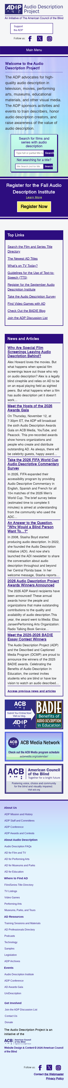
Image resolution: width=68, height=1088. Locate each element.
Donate (9, 1022)
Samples (9, 948)
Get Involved (13, 1003)
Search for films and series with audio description (34, 142)
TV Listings (10, 891)
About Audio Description (20, 839)
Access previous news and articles (32, 691)
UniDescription (12, 993)
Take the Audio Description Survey (32, 296)
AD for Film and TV (15, 852)
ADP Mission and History (18, 814)
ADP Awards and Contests (19, 833)
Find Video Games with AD (26, 304)
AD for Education (14, 871)
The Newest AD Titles (23, 258)
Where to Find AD (16, 878)
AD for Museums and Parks (19, 865)
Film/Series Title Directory (18, 884)
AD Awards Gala (13, 987)
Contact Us (11, 1016)
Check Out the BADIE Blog (26, 311)
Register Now (34, 207)
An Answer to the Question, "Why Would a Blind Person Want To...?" (31, 527)
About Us (10, 807)
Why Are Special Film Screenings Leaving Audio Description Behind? (29, 352)
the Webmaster (54, 1074)
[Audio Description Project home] (34, 11)
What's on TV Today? (23, 266)
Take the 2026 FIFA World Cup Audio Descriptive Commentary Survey (33, 464)
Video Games (12, 897)
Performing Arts (13, 903)
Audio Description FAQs (17, 846)
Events (8, 967)
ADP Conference (14, 827)
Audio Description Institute (19, 974)
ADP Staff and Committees (19, 820)
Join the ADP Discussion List (28, 318)
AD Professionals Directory (19, 929)
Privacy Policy (55, 1078)
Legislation (10, 955)
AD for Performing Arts (16, 859)
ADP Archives (12, 961)
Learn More (34, 197)
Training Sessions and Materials (22, 923)
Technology (10, 942)
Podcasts (9, 936)
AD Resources (14, 916)
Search (49, 153)
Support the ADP (18, 28)
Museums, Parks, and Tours (19, 910)
